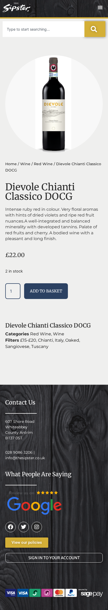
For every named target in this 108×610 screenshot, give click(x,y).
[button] (100, 7)
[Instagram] (36, 527)
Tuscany (39, 346)
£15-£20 (28, 340)
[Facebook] (10, 527)
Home (11, 164)
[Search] (94, 29)
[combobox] (43, 29)
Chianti (45, 340)
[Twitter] (23, 527)
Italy (59, 340)
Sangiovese (17, 346)
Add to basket (46, 291)
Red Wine (43, 164)
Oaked (72, 340)
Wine (25, 164)
